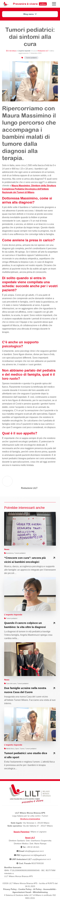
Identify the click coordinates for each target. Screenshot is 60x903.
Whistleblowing (40, 892)
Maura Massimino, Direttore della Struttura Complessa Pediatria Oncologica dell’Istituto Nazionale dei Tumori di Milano (29, 189)
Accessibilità (49, 889)
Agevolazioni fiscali (21, 892)
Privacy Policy (10, 889)
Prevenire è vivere (29, 3)
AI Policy (37, 889)
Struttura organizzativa (30, 819)
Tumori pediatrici (31, 58)
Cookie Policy (25, 889)
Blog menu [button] (28, 14)
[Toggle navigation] (54, 3)
